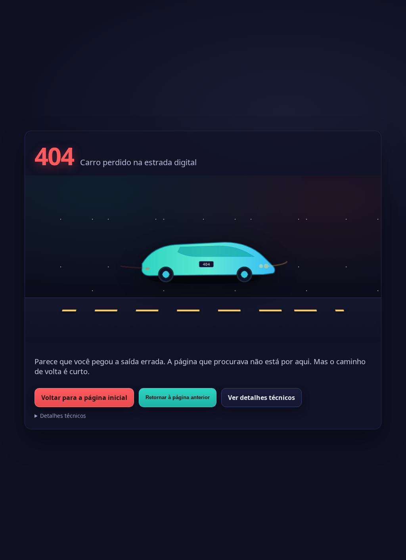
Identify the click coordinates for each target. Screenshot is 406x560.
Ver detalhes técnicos (261, 397)
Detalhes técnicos (63, 415)
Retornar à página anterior (178, 397)
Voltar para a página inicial (84, 397)
